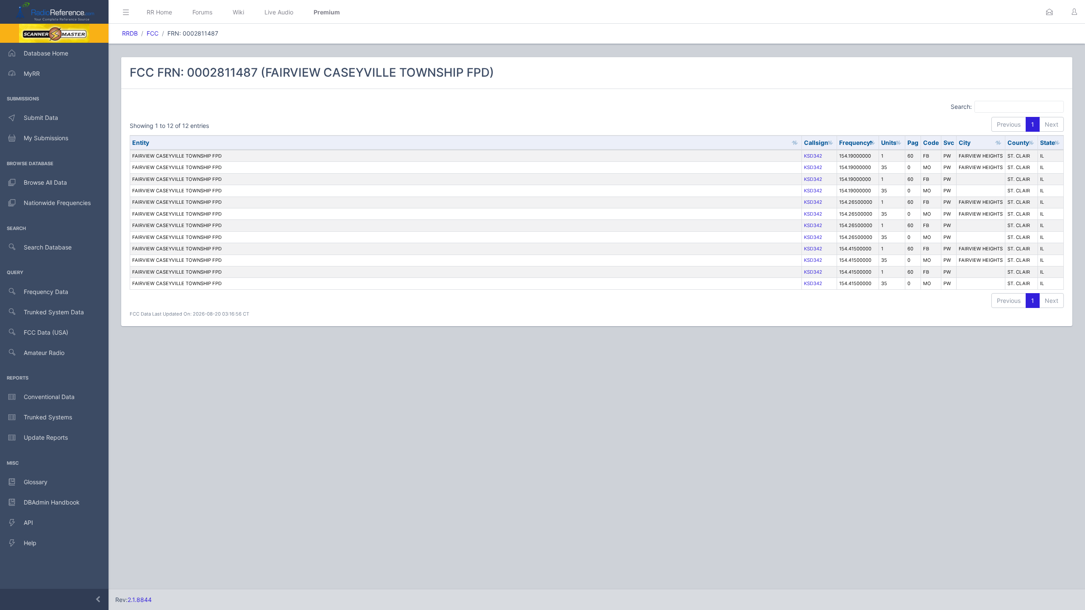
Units (888, 142)
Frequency (854, 142)
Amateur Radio (44, 352)
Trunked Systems (48, 417)
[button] (1049, 11)
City (965, 142)
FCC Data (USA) (46, 332)
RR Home (159, 12)
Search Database (48, 247)
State (1047, 142)
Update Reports (46, 437)
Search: (961, 106)
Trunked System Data (54, 312)
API (28, 522)
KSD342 (813, 156)
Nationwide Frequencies (57, 202)
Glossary (35, 481)
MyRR (32, 73)
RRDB (130, 33)
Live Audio (278, 12)
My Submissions (46, 137)
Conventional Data (49, 396)
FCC (153, 33)
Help (30, 542)
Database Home (46, 53)
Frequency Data (46, 291)
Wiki (238, 12)
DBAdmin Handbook (52, 502)
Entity (140, 142)
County (1018, 142)
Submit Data (41, 117)
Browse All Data (45, 182)
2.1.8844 (140, 599)
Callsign (816, 142)
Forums (202, 12)
